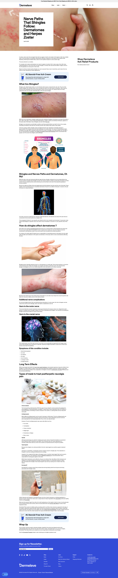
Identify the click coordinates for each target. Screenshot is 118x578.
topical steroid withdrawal (50, 509)
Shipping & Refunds (77, 559)
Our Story (60, 557)
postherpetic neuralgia (57, 369)
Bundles (45, 561)
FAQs (74, 557)
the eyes (47, 121)
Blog (59, 563)
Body (45, 557)
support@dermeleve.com (93, 558)
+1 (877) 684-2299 (91, 557)
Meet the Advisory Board (63, 559)
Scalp (45, 559)
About (63, 5)
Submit (50, 549)
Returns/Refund (49, 572)
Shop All (46, 563)
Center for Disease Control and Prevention (45, 131)
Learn (58, 5)
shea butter (58, 498)
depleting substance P (47, 455)
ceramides (27, 499)
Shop (53, 5)
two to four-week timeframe (41, 367)
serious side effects (54, 503)
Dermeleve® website (27, 532)
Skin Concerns (61, 561)
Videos (59, 566)
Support (74, 554)
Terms (43, 572)
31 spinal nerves (34, 228)
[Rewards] (5, 574)
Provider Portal (47, 566)
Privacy (39, 572)
